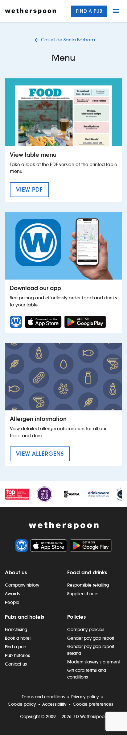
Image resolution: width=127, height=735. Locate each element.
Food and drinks (87, 572)
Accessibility (54, 704)
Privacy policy (85, 697)
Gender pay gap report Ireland (90, 650)
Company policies (85, 629)
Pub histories (17, 655)
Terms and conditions (43, 697)
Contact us (16, 664)
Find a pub (89, 11)
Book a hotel (18, 638)
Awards (12, 593)
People (12, 602)
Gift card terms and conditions (86, 673)
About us (16, 572)
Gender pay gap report (90, 638)
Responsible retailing (88, 585)
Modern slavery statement (93, 662)
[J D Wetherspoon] (30, 11)
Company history (22, 585)
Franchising (16, 629)
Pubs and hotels (24, 616)
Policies (76, 616)
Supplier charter (83, 593)
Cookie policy (22, 704)
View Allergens (43, 453)
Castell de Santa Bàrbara (68, 40)
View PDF (32, 189)
